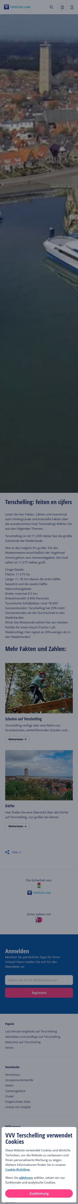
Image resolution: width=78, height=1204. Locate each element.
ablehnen (26, 1178)
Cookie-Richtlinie (17, 1169)
